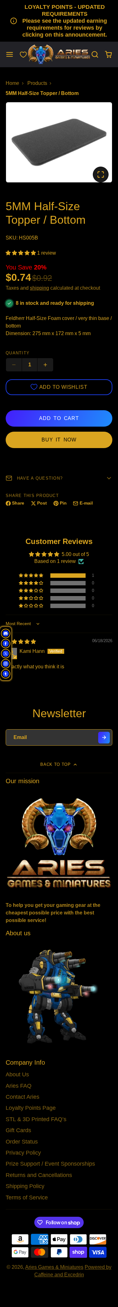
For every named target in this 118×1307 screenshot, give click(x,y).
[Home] (59, 54)
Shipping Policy (25, 1186)
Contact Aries (22, 1097)
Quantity (18, 353)
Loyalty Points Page (31, 1108)
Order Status (22, 1141)
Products (37, 83)
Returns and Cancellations (39, 1175)
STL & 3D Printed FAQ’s (36, 1119)
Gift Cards (18, 1130)
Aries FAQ (18, 1086)
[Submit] (104, 737)
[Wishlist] (23, 54)
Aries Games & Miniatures (54, 1267)
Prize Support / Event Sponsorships (50, 1164)
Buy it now (59, 439)
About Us (17, 1074)
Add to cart (59, 418)
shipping (39, 288)
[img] (21, 641)
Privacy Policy (23, 1153)
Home (12, 83)
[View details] (59, 842)
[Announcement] (59, 21)
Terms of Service (27, 1197)
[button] (21, 253)
